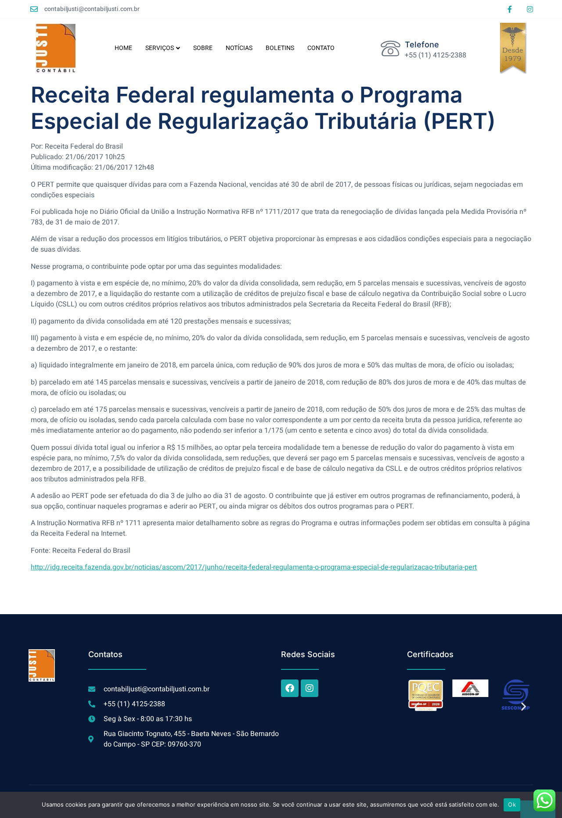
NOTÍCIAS (239, 48)
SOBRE (203, 48)
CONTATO (321, 48)
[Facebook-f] (509, 9)
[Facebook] (290, 688)
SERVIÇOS (159, 48)
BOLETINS (280, 48)
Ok (512, 804)
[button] (416, 706)
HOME (123, 48)
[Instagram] (529, 9)
